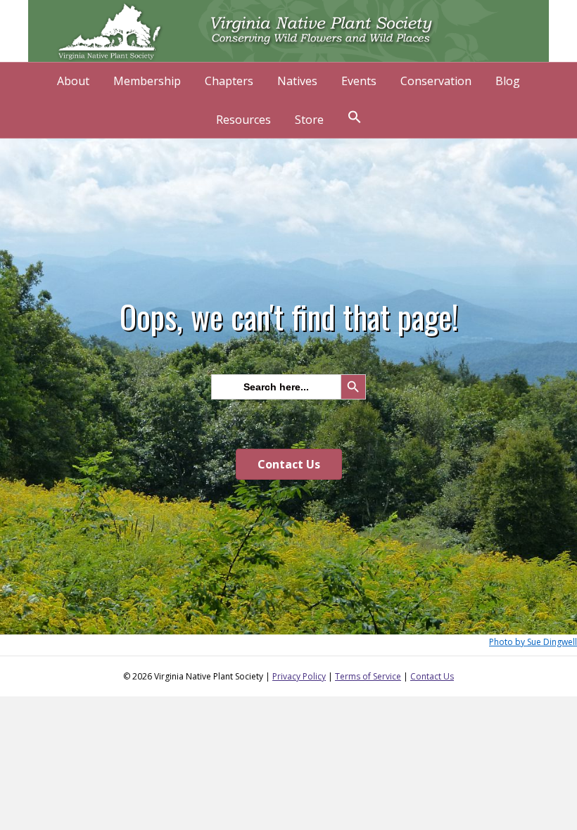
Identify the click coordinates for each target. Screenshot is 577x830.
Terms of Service (368, 676)
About (73, 81)
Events (358, 81)
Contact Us (432, 676)
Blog (507, 81)
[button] (354, 118)
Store (309, 119)
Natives (297, 81)
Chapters (229, 81)
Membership (147, 81)
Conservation (435, 81)
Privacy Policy (299, 676)
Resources (243, 119)
